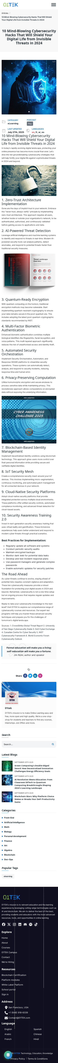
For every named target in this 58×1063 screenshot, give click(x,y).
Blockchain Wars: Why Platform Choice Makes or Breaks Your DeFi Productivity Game (35, 799)
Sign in (5, 994)
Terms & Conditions (38, 1058)
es (43, 132)
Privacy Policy (18, 1058)
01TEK (17, 1053)
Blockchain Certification (14, 975)
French (8, 1039)
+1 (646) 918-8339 (18, 1012)
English (8, 1029)
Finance (8, 841)
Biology (8, 831)
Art (5, 845)
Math (6, 827)
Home (5, 937)
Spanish (38, 1029)
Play (30, 123)
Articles (5, 13)
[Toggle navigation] (53, 4)
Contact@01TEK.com (19, 1017)
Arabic (8, 1034)
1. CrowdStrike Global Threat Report (26, 626)
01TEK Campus (9, 952)
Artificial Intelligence (14, 822)
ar (39, 132)
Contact (6, 957)
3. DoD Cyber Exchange (44, 629)
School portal (9, 989)
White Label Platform (12, 984)
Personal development (15, 836)
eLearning (13, 123)
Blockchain (9, 854)
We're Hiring (8, 962)
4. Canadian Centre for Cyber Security (19, 632)
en (33, 132)
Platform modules (11, 980)
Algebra (8, 850)
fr (36, 132)
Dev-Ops (8, 859)
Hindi (36, 1039)
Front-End (9, 817)
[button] (29, 111)
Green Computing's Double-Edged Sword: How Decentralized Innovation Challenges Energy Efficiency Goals (34, 768)
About (5, 942)
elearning (8, 876)
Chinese (38, 1034)
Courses (6, 947)
